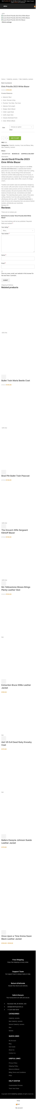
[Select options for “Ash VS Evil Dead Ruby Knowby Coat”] (3, 738)
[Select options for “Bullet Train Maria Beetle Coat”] (3, 377)
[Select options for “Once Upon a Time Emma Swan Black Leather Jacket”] (3, 932)
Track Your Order (14, 1088)
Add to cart (15, 138)
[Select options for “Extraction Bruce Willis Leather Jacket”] (3, 681)
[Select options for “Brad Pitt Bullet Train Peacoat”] (3, 472)
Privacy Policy (13, 1063)
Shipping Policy (13, 1066)
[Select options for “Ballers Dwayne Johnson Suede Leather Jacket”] (3, 836)
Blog (10, 1043)
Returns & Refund (14, 1069)
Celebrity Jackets (14, 1018)
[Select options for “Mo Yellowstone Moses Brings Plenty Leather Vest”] (3, 583)
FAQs (10, 1075)
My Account (12, 1040)
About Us (11, 1050)
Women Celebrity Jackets (16, 1024)
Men (10, 1027)
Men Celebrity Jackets (15, 1021)
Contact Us (12, 1053)
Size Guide (12, 1047)
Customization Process (16, 1085)
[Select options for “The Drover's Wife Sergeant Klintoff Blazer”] (3, 526)
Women (11, 1030)
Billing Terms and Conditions (17, 1072)
